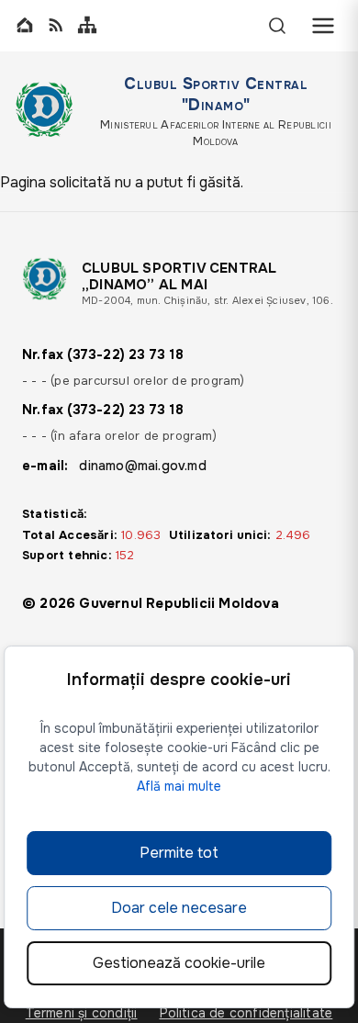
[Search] (277, 25)
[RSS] (56, 26)
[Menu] (323, 26)
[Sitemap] (87, 26)
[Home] (25, 26)
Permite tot (179, 852)
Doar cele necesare (179, 907)
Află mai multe (179, 786)
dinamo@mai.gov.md (142, 465)
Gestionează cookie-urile (179, 962)
